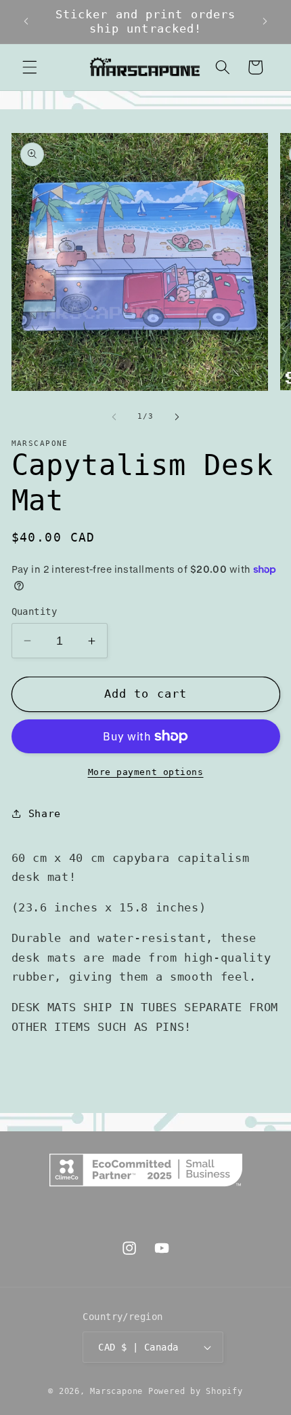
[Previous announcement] (26, 22)
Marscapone (116, 1391)
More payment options (146, 772)
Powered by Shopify (195, 1391)
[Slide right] (177, 417)
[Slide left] (114, 417)
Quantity (35, 611)
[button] (30, 67)
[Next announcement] (265, 22)
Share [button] (44, 814)
